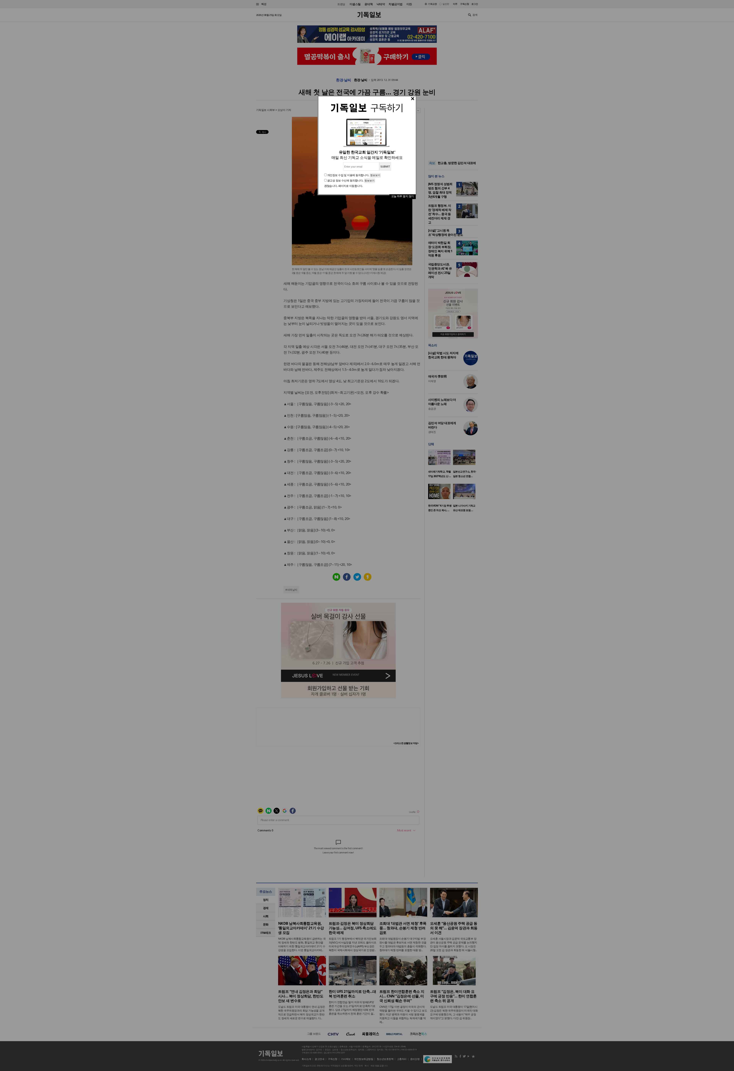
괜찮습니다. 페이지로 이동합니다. (343, 186)
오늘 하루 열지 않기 (402, 196)
